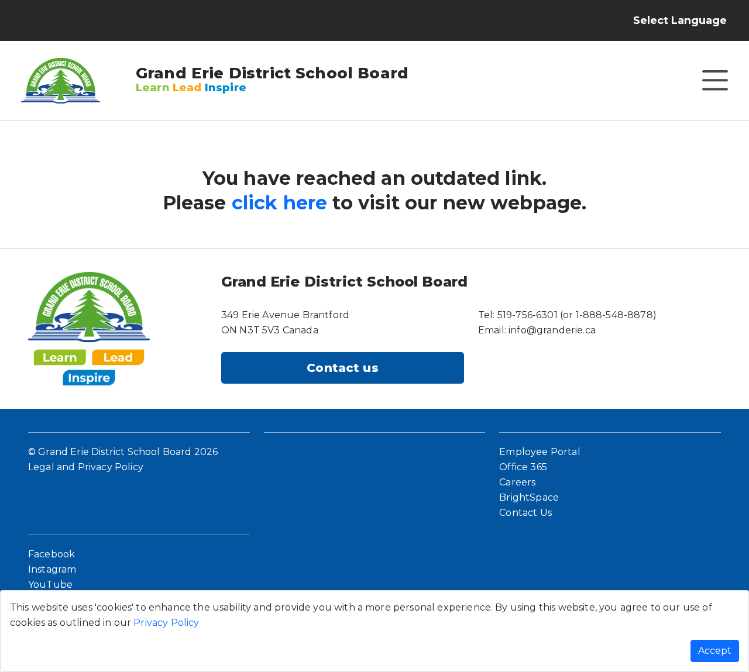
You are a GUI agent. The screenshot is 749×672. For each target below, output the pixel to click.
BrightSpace (529, 497)
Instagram (52, 569)
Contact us (343, 368)
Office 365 (523, 467)
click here (280, 202)
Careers (517, 482)
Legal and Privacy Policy (85, 467)
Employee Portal (539, 451)
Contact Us (525, 512)
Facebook (51, 554)
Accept (714, 650)
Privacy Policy (166, 622)
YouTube (50, 584)
